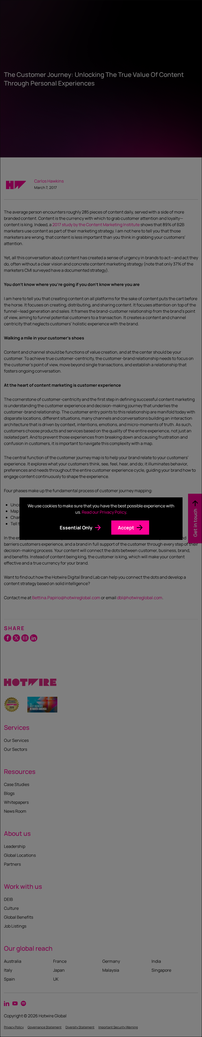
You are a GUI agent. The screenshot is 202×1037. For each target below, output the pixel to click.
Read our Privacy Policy (104, 512)
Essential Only (76, 527)
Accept (126, 527)
